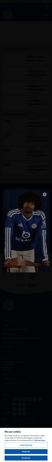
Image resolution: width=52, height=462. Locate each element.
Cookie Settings (26, 445)
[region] (26, 445)
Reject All (26, 452)
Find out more (39, 440)
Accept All (26, 458)
